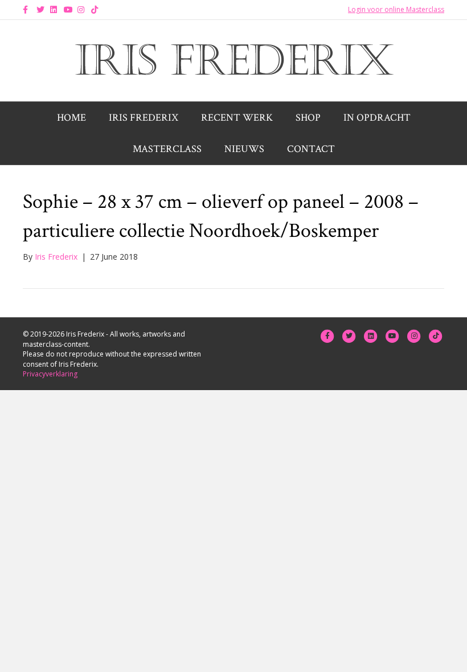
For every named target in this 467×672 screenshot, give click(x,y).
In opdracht (377, 117)
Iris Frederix (143, 117)
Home (71, 117)
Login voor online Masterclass (396, 9)
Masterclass (167, 148)
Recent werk (237, 117)
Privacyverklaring (50, 374)
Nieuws (244, 148)
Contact (311, 148)
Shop (308, 117)
